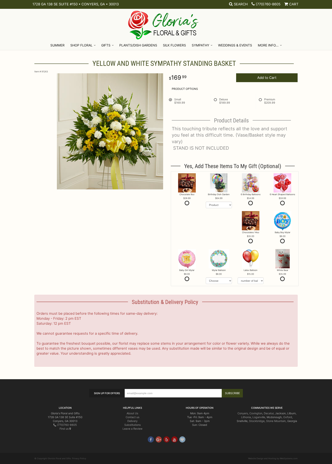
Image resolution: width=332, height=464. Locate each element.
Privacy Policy (79, 458)
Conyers (242, 413)
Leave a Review (132, 428)
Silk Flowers (174, 45)
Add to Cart (266, 78)
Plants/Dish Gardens (138, 45)
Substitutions (132, 424)
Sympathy (200, 45)
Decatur (269, 413)
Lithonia (246, 417)
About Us (132, 413)
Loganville (258, 417)
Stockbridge (257, 421)
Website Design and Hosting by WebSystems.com (273, 458)
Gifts (105, 45)
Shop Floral (81, 45)
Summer (57, 45)
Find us (64, 428)
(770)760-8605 (268, 4)
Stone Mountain (276, 421)
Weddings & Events (235, 45)
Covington (255, 413)
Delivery (132, 421)
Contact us (132, 417)
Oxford (287, 417)
